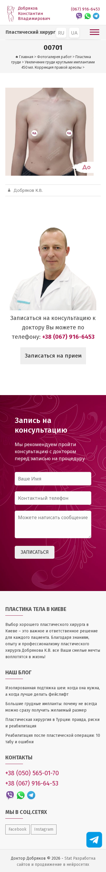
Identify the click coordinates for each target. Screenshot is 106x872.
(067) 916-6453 (85, 9)
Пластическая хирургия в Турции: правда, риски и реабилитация (52, 723)
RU (61, 33)
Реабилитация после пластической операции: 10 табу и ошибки (52, 738)
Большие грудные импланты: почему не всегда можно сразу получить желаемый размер (51, 707)
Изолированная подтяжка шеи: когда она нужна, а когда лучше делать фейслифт (52, 691)
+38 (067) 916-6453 (68, 336)
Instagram (43, 829)
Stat (68, 858)
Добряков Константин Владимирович (34, 13)
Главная (26, 56)
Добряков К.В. (28, 190)
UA (74, 33)
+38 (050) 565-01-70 (32, 773)
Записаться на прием (53, 356)
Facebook (17, 829)
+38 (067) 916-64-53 (31, 783)
